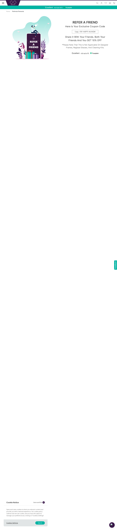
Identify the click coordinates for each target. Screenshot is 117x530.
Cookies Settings (12, 523)
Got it (40, 523)
